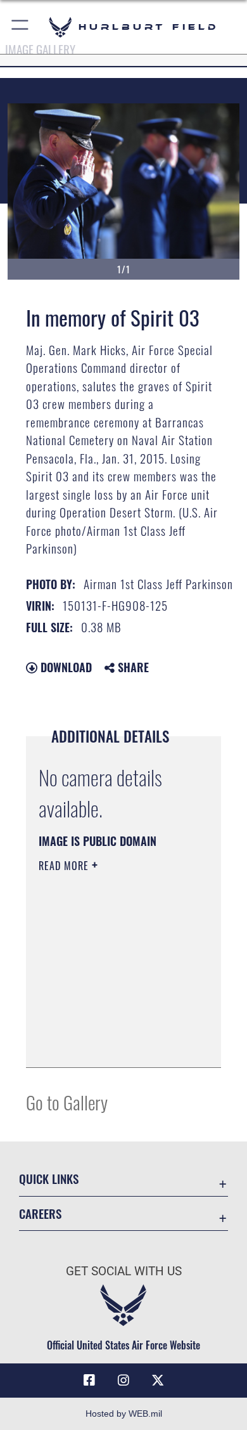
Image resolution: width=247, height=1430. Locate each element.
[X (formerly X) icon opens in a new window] (157, 1380)
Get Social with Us (124, 1271)
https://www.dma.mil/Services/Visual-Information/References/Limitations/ (116, 1044)
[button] (20, 27)
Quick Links (49, 1178)
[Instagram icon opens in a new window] (123, 1380)
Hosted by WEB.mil (124, 1413)
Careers (40, 1213)
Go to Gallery (67, 1101)
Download (64, 667)
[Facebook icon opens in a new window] (89, 1380)
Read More (65, 865)
